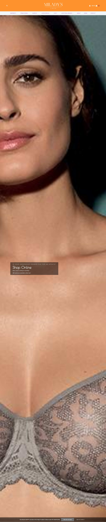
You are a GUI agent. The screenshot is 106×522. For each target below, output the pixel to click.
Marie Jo (34, 13)
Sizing (85, 13)
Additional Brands (66, 13)
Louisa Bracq (45, 13)
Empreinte (13, 13)
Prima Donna (24, 13)
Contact (93, 13)
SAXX (55, 13)
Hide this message (67, 519)
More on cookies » (81, 519)
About (79, 13)
